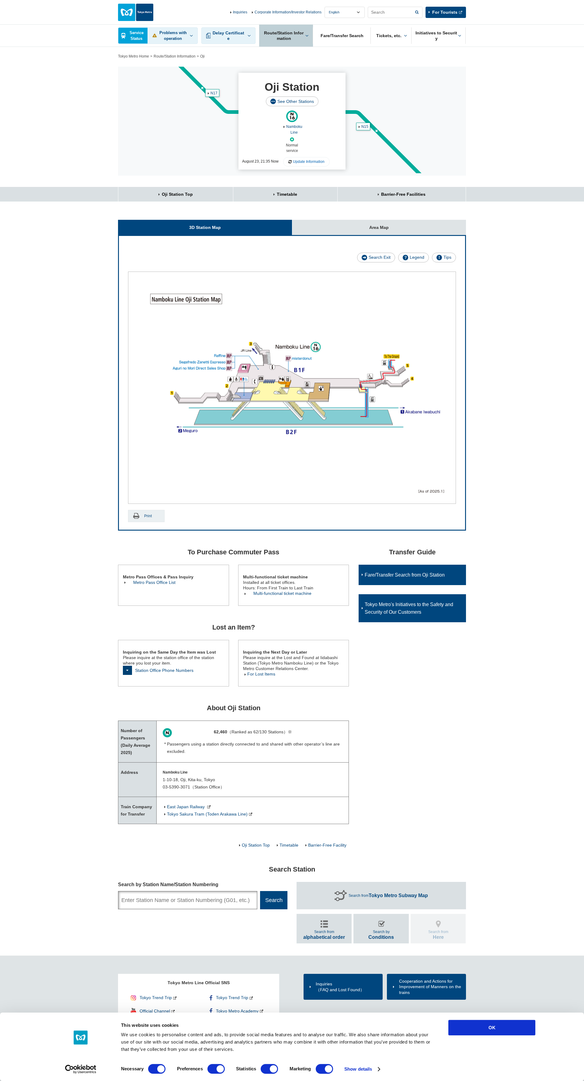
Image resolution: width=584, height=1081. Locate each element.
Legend (417, 257)
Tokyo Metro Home (133, 56)
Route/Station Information (175, 56)
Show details (358, 1069)
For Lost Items (261, 674)
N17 (213, 93)
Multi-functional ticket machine (282, 593)
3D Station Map (205, 227)
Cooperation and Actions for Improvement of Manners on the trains (430, 987)
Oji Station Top (177, 194)
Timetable (287, 194)
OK (491, 1027)
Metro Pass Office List (154, 582)
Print (148, 516)
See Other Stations (295, 101)
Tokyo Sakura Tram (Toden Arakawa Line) (207, 814)
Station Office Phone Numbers (164, 670)
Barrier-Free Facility (327, 845)
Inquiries (240, 12)
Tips (447, 257)
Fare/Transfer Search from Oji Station (405, 574)
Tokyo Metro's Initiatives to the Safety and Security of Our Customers (409, 608)
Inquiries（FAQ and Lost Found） (340, 986)
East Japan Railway (186, 806)
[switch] (216, 1069)
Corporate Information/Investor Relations (288, 12)
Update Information (309, 162)
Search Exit (380, 257)
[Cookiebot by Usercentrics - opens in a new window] (80, 1069)
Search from (388, 895)
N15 (364, 127)
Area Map (379, 227)
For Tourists (444, 12)
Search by (381, 935)
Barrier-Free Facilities (403, 194)
